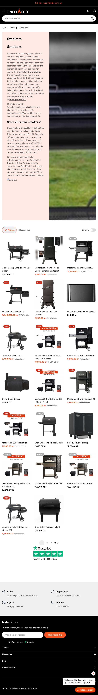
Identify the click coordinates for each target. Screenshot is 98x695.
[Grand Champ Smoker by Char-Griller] (16, 250)
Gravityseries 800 (17, 99)
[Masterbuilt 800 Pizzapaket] (16, 425)
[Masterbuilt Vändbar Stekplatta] (81, 294)
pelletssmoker (15, 107)
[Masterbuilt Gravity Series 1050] (49, 466)
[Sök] (92, 18)
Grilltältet (13, 688)
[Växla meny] (3, 10)
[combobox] (49, 18)
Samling (13, 27)
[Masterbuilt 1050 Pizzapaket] (81, 466)
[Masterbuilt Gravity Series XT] (81, 250)
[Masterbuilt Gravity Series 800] (81, 338)
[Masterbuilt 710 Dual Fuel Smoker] (49, 294)
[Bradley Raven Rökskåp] (81, 425)
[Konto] (88, 10)
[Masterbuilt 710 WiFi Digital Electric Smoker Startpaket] (49, 250)
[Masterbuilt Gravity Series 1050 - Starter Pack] (16, 466)
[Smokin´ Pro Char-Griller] (16, 294)
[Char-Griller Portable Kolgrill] (49, 509)
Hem (4, 27)
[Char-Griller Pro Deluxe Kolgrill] (49, 425)
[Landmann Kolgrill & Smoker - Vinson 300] (16, 509)
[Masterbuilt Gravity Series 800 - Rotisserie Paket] (49, 338)
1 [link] (41, 543)
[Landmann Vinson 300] (16, 338)
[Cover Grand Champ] (16, 381)
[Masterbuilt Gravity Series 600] (81, 381)
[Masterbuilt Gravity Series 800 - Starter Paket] (49, 381)
